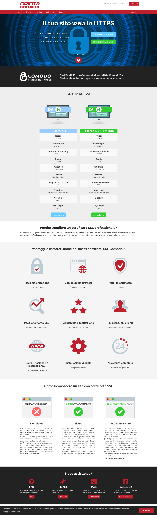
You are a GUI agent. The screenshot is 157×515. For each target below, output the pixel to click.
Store (20, 12)
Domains (29, 12)
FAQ (54, 12)
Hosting (39, 12)
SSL (47, 12)
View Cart (134, 4)
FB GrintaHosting (125, 497)
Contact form (94, 497)
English (107, 4)
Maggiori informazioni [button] (11, 512)
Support (62, 12)
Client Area (63, 497)
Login (115, 4)
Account (134, 12)
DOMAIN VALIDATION (103, 34)
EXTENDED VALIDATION (103, 42)
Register (122, 4)
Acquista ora (58, 215)
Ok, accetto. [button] (146, 510)
